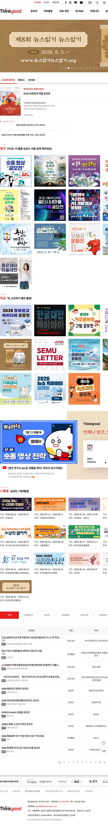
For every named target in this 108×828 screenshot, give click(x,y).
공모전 (34, 11)
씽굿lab (79, 11)
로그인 (46, 2)
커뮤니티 (94, 11)
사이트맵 (88, 791)
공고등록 (37, 2)
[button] (62, 68)
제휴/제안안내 (74, 791)
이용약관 (16, 791)
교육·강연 (64, 11)
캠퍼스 (21, 80)
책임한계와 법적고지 (54, 791)
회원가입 (55, 2)
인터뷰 (31, 80)
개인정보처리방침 (32, 791)
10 (100, 762)
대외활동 (48, 11)
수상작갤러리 (8, 80)
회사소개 (4, 791)
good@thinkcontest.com (46, 806)
